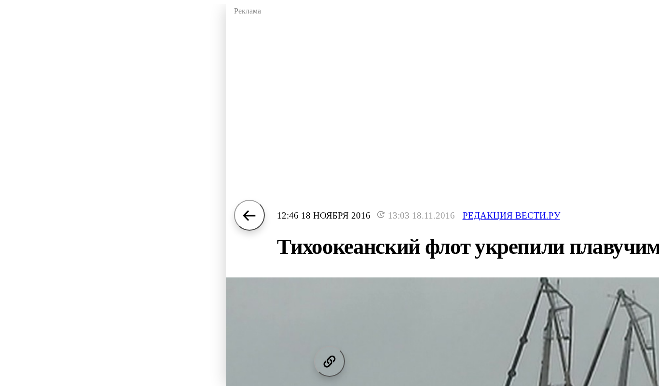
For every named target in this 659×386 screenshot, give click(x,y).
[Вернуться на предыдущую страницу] (249, 215)
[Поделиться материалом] (329, 361)
